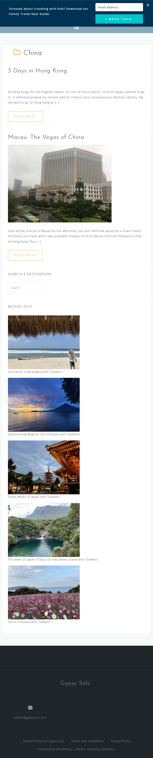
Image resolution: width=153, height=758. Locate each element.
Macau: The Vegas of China (46, 137)
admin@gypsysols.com (30, 717)
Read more (25, 116)
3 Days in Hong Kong (37, 71)
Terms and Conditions (87, 741)
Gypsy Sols (75, 683)
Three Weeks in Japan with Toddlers (34, 497)
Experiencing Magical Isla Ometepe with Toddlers (44, 434)
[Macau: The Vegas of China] (60, 183)
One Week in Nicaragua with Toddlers (35, 372)
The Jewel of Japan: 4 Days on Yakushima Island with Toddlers (53, 559)
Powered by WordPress (55, 749)
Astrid (91, 749)
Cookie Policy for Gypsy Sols (43, 741)
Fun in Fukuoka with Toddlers (29, 622)
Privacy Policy (120, 741)
